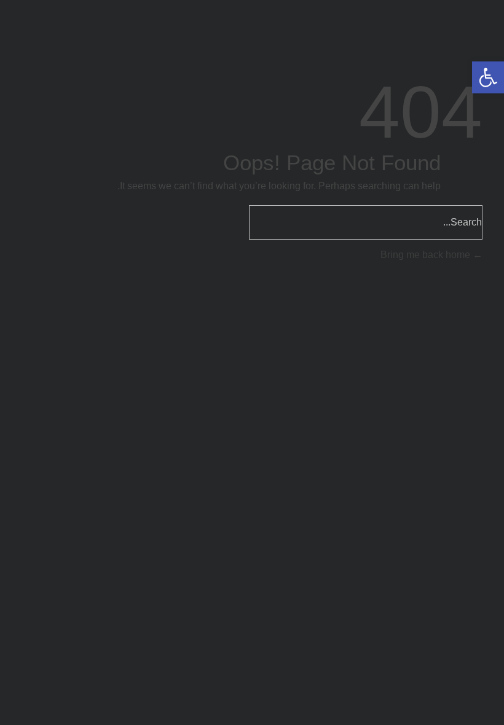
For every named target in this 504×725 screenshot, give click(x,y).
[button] (488, 77)
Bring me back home (426, 254)
